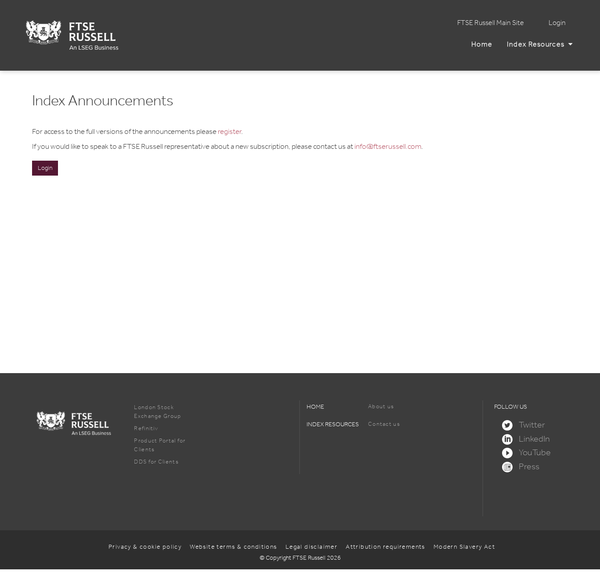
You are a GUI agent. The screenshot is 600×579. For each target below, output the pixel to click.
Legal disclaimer (311, 546)
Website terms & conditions (233, 546)
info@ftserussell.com (387, 146)
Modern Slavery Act (464, 546)
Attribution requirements (385, 546)
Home (483, 44)
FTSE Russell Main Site (490, 22)
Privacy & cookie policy (144, 546)
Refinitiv (146, 428)
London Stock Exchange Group (157, 411)
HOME (315, 406)
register (229, 131)
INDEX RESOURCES (333, 424)
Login (557, 22)
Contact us (384, 424)
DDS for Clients (156, 461)
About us (381, 406)
